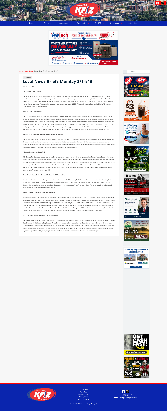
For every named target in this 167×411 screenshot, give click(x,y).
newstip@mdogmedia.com (125, 398)
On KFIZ (98, 23)
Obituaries (63, 23)
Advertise (83, 392)
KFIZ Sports (46, 23)
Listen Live (132, 23)
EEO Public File (83, 399)
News (30, 23)
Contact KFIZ (83, 389)
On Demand (114, 23)
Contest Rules (83, 394)
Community (81, 23)
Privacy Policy (83, 397)
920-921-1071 (125, 395)
